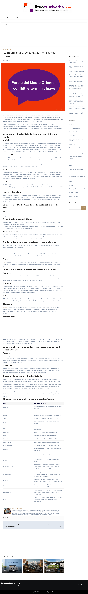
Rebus (70, 165)
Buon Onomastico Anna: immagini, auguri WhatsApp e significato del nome (76, 95)
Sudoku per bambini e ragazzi (77, 189)
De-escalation (6, 253)
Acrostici (71, 124)
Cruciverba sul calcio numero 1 (77, 71)
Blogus (48, 592)
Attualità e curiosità (8, 49)
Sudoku (71, 185)
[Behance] (5, 518)
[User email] (7, 518)
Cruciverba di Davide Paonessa (38, 17)
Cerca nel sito (74, 203)
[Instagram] (4, 518)
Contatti (80, 17)
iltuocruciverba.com (10, 583)
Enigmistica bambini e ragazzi (77, 153)
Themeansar (55, 592)
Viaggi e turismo (73, 196)
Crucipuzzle (72, 135)
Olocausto (5, 307)
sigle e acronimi (73, 172)
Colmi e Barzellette (74, 131)
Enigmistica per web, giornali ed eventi (16, 17)
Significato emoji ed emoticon (77, 176)
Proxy (4, 262)
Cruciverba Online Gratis (69, 17)
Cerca (83, 207)
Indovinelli (72, 162)
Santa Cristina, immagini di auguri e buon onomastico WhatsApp (76, 101)
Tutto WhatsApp (73, 192)
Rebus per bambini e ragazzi (76, 169)
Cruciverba (72, 144)
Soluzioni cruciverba (54, 17)
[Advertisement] (44, 35)
